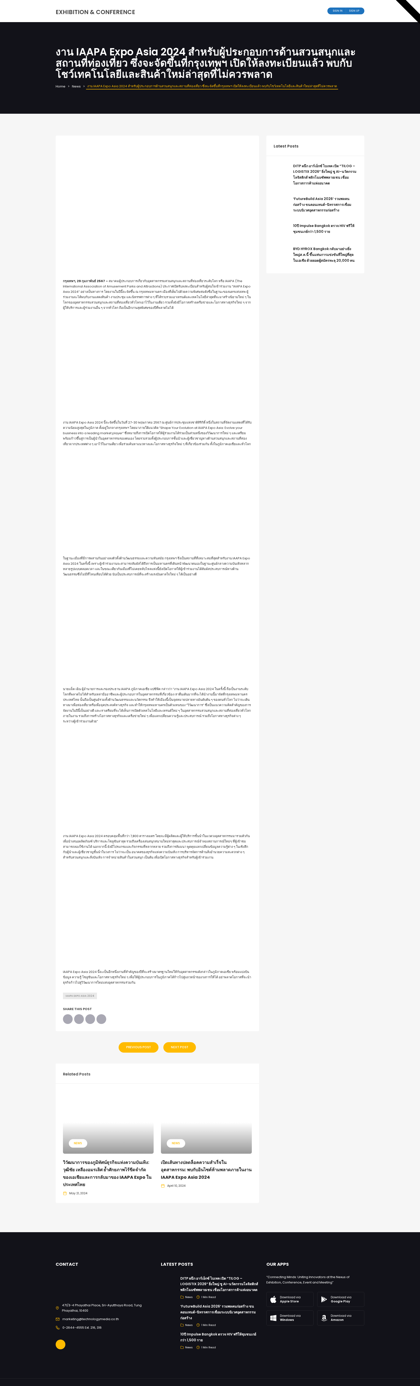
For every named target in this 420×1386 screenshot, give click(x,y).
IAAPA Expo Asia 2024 (80, 995)
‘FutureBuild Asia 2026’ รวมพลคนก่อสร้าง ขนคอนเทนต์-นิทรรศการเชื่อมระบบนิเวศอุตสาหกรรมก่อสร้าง (322, 204)
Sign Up (354, 10)
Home (60, 86)
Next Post (179, 1047)
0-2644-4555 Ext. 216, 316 (82, 1327)
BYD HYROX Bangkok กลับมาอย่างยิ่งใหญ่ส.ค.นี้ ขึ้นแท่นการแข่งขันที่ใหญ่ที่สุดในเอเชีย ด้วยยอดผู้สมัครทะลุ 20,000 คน (324, 254)
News (76, 86)
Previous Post (138, 1047)
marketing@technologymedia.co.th (90, 1319)
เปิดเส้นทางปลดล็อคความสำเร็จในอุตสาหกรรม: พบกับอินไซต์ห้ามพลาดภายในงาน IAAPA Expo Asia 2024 (206, 1169)
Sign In (337, 10)
